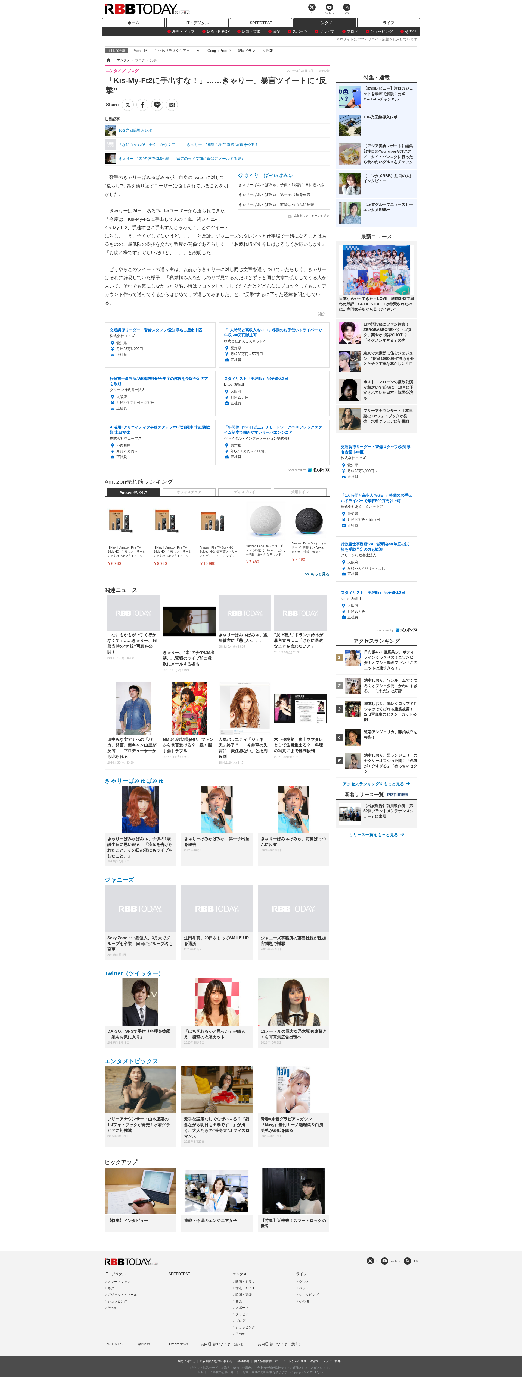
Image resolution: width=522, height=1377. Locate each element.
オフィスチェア (189, 492)
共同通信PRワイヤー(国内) (222, 1344)
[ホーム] (108, 60)
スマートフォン (119, 1282)
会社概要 (243, 1361)
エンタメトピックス (132, 1061)
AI (198, 51)
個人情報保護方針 (266, 1361)
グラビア (327, 31)
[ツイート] (128, 105)
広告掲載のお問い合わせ (216, 1361)
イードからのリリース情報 (300, 1361)
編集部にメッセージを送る (312, 215)
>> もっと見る (317, 574)
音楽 (276, 31)
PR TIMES (114, 1344)
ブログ (352, 31)
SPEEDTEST (261, 23)
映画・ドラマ (183, 31)
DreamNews (178, 1344)
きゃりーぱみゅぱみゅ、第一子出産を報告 (274, 194)
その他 (410, 31)
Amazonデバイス (134, 492)
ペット (304, 1288)
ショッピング (381, 31)
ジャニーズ (119, 880)
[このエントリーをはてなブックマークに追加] (172, 105)
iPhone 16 (139, 51)
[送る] (157, 105)
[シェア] (142, 105)
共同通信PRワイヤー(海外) (279, 1344)
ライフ (388, 23)
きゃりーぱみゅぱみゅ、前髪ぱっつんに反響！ (278, 204)
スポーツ (299, 31)
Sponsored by (297, 469)
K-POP (268, 51)
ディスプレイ (244, 492)
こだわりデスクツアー (172, 51)
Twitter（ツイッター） (134, 973)
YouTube (395, 1261)
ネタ (111, 1288)
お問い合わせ (186, 1361)
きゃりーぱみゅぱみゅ (268, 175)
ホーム (133, 23)
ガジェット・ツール (122, 1295)
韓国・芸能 (251, 31)
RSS (415, 1261)
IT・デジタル (197, 23)
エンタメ (324, 23)
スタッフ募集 (332, 1361)
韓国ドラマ (246, 51)
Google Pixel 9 (219, 51)
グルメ (304, 1282)
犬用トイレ (300, 492)
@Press (143, 1344)
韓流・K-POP (218, 31)
